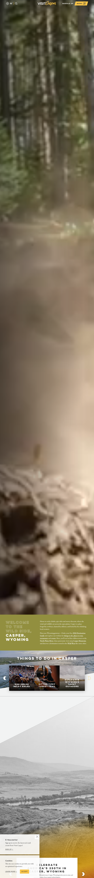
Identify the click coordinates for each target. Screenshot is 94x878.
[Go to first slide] (89, 678)
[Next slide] (83, 874)
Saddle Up (67, 3)
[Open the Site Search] (15, 3)
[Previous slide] (4, 678)
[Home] (56, 5)
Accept (24, 871)
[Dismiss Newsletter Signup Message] (37, 836)
